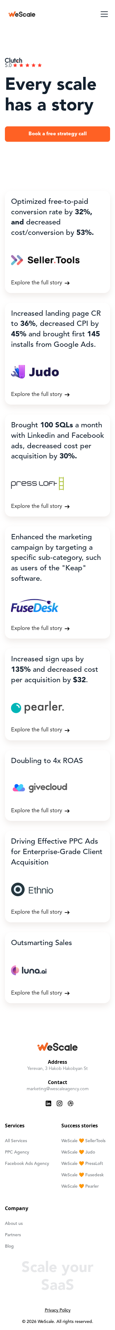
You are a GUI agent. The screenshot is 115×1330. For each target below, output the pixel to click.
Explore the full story (36, 283)
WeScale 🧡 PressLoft (82, 1164)
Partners (13, 1235)
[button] (103, 14)
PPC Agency (17, 1152)
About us (14, 1223)
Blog (9, 1246)
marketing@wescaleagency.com (58, 1089)
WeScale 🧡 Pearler (80, 1186)
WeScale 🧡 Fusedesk (82, 1175)
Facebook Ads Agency (27, 1164)
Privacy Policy (58, 1310)
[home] (22, 14)
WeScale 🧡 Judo (78, 1152)
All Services (16, 1141)
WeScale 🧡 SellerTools (83, 1141)
